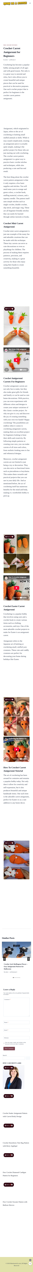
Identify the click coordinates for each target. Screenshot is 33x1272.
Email (6, 1030)
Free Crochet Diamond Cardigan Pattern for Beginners (14, 1174)
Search (5, 1055)
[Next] (28, 959)
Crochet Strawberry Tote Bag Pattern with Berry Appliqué (16, 1144)
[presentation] (16, 951)
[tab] (13, 977)
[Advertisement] (16, 25)
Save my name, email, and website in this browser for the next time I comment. (15, 1043)
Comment (7, 999)
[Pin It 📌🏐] (16, 879)
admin (6, 59)
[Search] (27, 1058)
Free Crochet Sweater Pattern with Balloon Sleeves (15, 1203)
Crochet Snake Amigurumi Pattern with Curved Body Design (15, 1114)
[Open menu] (30, 3)
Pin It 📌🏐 (10, 308)
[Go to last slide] (4, 959)
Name (6, 1022)
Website (6, 1038)
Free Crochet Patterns (10, 45)
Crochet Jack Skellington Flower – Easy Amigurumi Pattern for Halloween (16, 966)
